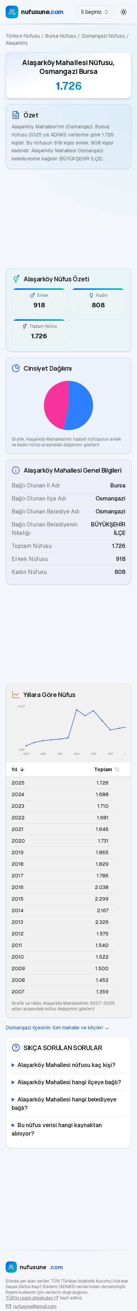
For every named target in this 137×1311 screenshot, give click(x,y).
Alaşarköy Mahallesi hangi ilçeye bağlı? (69, 1082)
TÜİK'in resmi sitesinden (29, 1298)
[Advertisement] (68, 218)
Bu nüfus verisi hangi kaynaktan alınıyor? (57, 1129)
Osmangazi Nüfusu (103, 36)
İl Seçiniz (91, 12)
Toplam (103, 769)
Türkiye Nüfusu (23, 36)
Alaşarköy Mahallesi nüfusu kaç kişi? (66, 1065)
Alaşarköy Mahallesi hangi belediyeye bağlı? (64, 1104)
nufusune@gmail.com (35, 1306)
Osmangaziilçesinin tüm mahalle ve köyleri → (57, 1027)
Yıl (14, 769)
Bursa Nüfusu (60, 36)
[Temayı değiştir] (123, 12)
